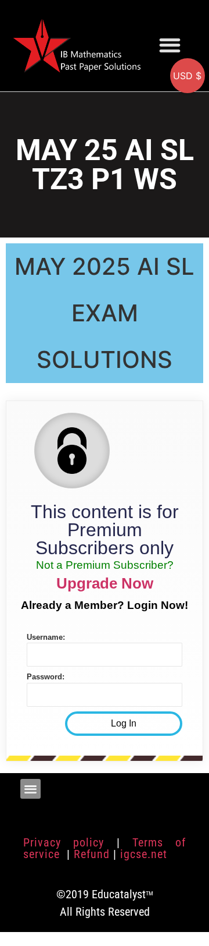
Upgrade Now (104, 583)
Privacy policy (63, 842)
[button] (170, 45)
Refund (92, 854)
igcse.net (143, 854)
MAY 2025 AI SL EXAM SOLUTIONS (104, 313)
